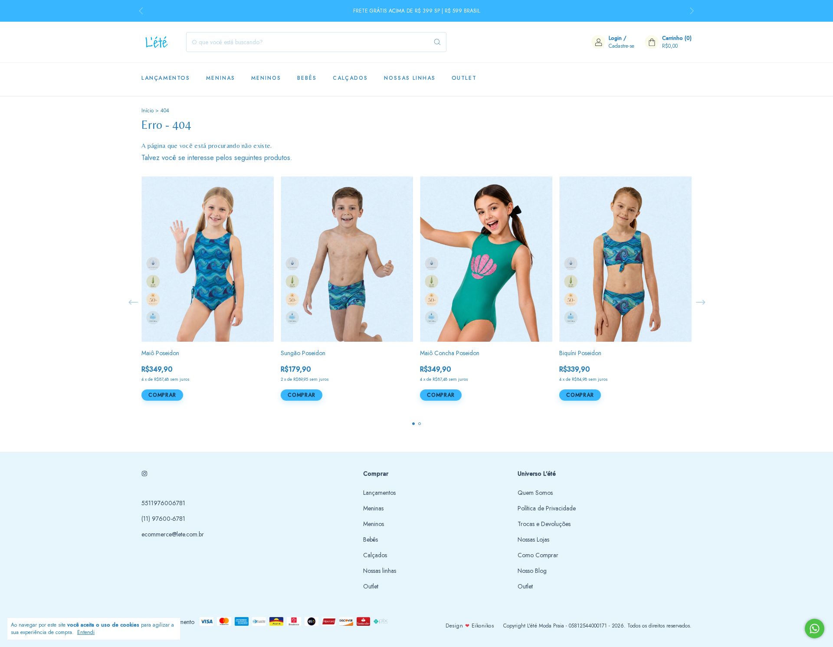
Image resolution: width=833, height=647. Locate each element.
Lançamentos (165, 78)
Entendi (86, 632)
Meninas (220, 78)
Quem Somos (535, 492)
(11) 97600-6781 (163, 518)
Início (147, 110)
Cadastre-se (621, 46)
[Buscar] (437, 42)
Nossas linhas (410, 78)
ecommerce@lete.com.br (172, 534)
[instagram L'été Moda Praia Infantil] (144, 473)
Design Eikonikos (470, 626)
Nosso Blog (532, 570)
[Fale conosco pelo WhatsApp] (814, 628)
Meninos (266, 78)
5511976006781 (163, 503)
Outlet (464, 78)
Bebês (307, 78)
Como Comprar (538, 555)
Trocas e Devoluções (544, 524)
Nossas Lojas (533, 539)
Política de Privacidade (547, 508)
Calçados (350, 78)
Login (615, 38)
